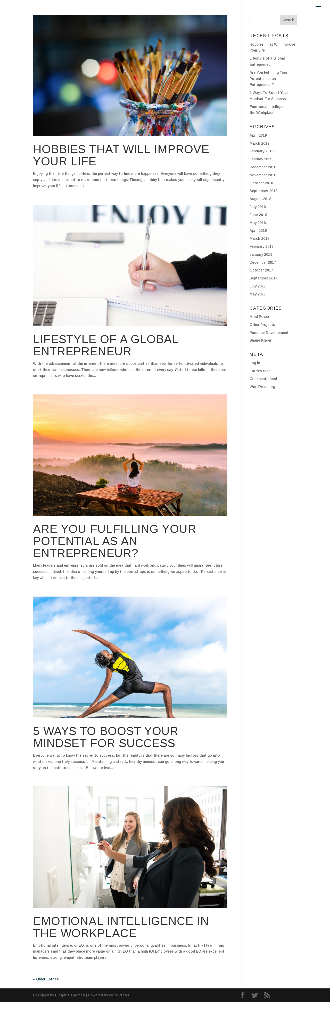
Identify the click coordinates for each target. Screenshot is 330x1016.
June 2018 (258, 215)
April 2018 (258, 230)
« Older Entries (46, 979)
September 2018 (263, 191)
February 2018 (262, 246)
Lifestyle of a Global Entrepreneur (105, 345)
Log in (255, 363)
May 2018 (258, 223)
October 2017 (261, 270)
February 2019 (262, 151)
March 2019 (259, 143)
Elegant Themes (70, 995)
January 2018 (261, 254)
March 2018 (259, 238)
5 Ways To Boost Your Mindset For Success (105, 737)
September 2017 (263, 278)
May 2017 (258, 294)
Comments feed (263, 379)
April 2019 (258, 135)
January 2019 (261, 159)
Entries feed (260, 371)
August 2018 (260, 199)
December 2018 (263, 167)
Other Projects (262, 325)
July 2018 (258, 207)
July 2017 (258, 286)
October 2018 (261, 183)
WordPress (119, 995)
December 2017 (263, 262)
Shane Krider (260, 340)
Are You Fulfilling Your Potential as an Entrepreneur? (114, 541)
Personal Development (269, 333)
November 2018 (263, 175)
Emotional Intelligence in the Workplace (121, 927)
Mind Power (259, 317)
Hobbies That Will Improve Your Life (121, 155)
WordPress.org (262, 387)
